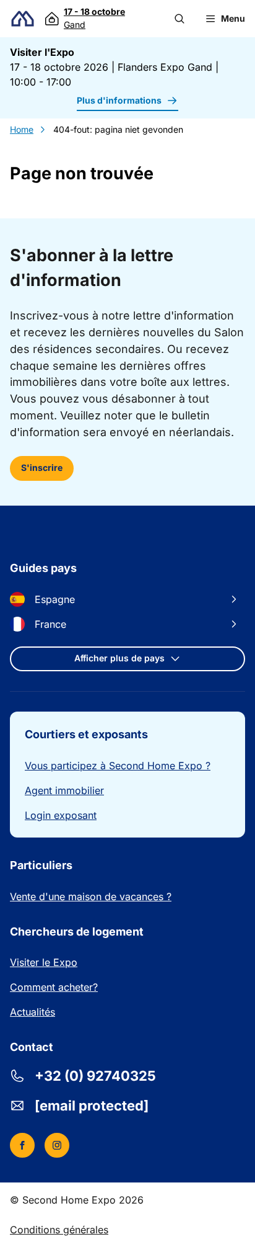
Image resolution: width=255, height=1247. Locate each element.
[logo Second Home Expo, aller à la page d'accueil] (22, 19)
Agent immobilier (64, 790)
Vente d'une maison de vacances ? (90, 896)
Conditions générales (59, 1229)
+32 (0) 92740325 (95, 1076)
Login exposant (61, 815)
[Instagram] (57, 1145)
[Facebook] (22, 1145)
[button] (179, 18)
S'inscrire (42, 467)
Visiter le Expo (43, 962)
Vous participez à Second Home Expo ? (117, 765)
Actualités (32, 1012)
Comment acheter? (54, 987)
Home (21, 129)
